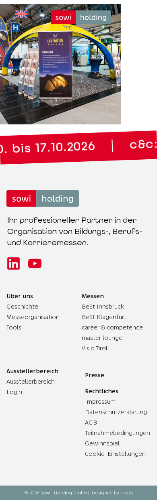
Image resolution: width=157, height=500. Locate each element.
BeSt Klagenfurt (104, 317)
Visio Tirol (94, 348)
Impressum (100, 401)
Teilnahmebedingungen (117, 433)
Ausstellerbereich (30, 381)
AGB (91, 422)
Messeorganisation (33, 317)
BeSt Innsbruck (103, 306)
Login (14, 392)
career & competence (112, 327)
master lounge (102, 337)
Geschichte (22, 306)
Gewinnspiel (102, 443)
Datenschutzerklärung (116, 412)
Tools (13, 327)
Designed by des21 (112, 493)
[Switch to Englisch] (21, 14)
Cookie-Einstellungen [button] (115, 453)
